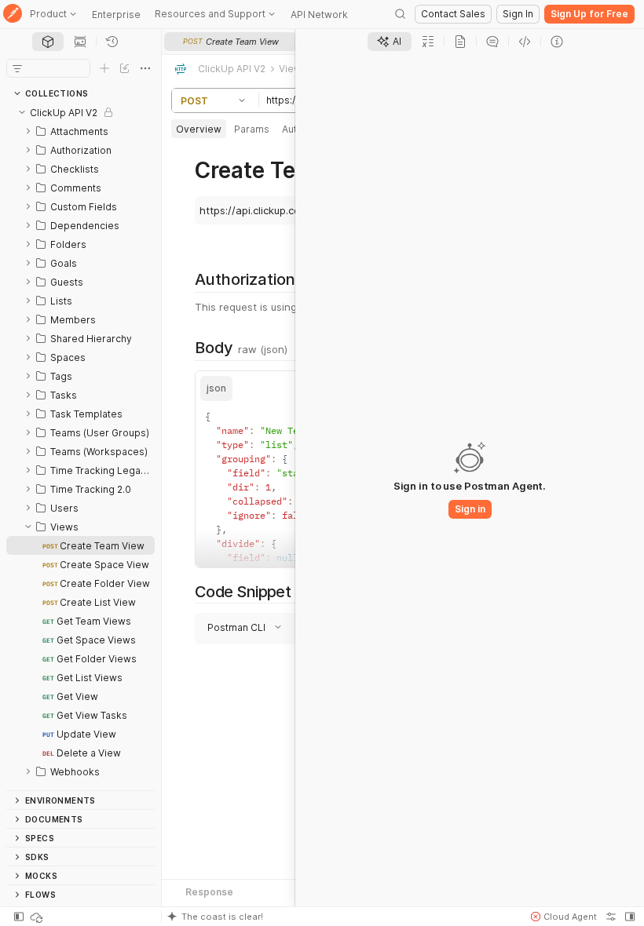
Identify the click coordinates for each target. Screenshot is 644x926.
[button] (244, 100)
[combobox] (268, 614)
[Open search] (400, 14)
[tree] (80, 446)
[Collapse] (22, 112)
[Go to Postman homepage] (12, 14)
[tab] (48, 41)
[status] (37, 916)
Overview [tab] (198, 129)
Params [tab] (251, 129)
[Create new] (104, 68)
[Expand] (28, 131)
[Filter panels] (17, 68)
